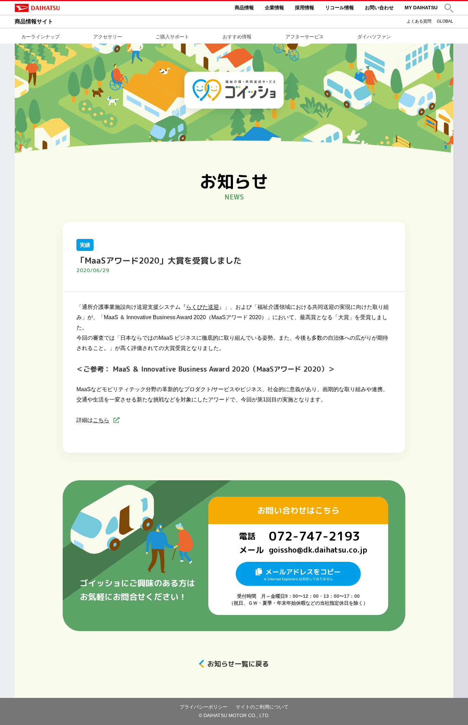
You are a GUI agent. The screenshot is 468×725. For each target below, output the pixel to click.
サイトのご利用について (262, 707)
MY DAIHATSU (421, 7)
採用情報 (304, 7)
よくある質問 (419, 21)
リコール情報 (339, 7)
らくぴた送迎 (202, 307)
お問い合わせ (379, 7)
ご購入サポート (172, 36)
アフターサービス (304, 36)
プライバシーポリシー (203, 707)
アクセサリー (107, 36)
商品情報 (244, 7)
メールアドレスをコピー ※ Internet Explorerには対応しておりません (298, 574)
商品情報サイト (34, 21)
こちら (101, 420)
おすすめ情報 (237, 36)
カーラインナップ (40, 36)
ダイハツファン (374, 36)
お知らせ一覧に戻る (238, 663)
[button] (448, 8)
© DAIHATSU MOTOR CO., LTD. (234, 715)
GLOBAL (445, 21)
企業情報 (274, 7)
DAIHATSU (66, 8)
